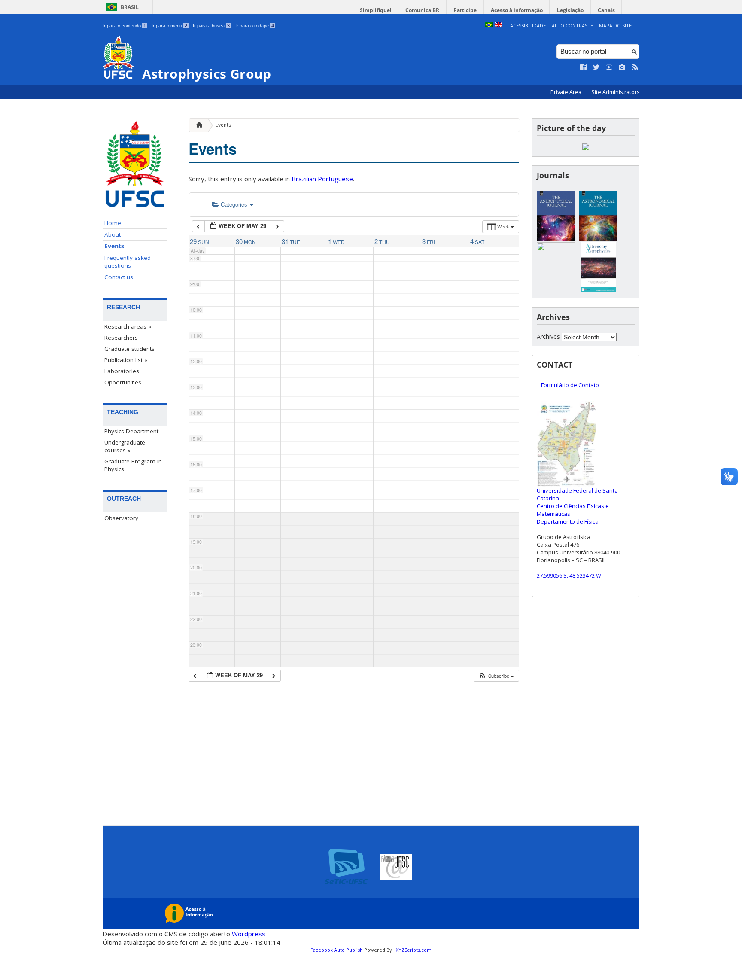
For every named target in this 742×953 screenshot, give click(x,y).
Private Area (566, 92)
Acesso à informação (517, 10)
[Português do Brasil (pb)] (489, 25)
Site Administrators (615, 92)
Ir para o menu (169, 25)
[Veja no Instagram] (622, 67)
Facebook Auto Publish (336, 950)
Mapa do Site (615, 25)
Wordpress (248, 933)
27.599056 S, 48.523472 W (569, 575)
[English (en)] (498, 25)
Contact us (118, 277)
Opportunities (122, 382)
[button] (496, 676)
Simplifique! (375, 10)
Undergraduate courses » (124, 446)
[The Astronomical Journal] (598, 238)
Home (112, 223)
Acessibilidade (528, 25)
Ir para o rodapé (254, 25)
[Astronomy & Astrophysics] (598, 290)
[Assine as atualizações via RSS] (635, 67)
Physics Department (131, 431)
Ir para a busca (211, 25)
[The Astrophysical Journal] (556, 238)
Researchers (121, 337)
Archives (548, 336)
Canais (606, 10)
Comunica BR (422, 10)
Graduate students (129, 349)
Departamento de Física (568, 521)
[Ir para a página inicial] (197, 125)
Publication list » (125, 360)
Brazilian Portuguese (322, 178)
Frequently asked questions (127, 261)
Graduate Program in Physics (133, 465)
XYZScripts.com (414, 950)
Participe (465, 10)
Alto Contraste (572, 25)
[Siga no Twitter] (596, 67)
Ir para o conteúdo (124, 25)
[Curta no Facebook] (583, 67)
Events (114, 246)
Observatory (121, 518)
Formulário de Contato (570, 385)
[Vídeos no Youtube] (609, 67)
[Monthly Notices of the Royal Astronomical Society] (556, 290)
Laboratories (121, 371)
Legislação (570, 10)
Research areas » (127, 326)
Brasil (130, 7)
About (112, 234)
